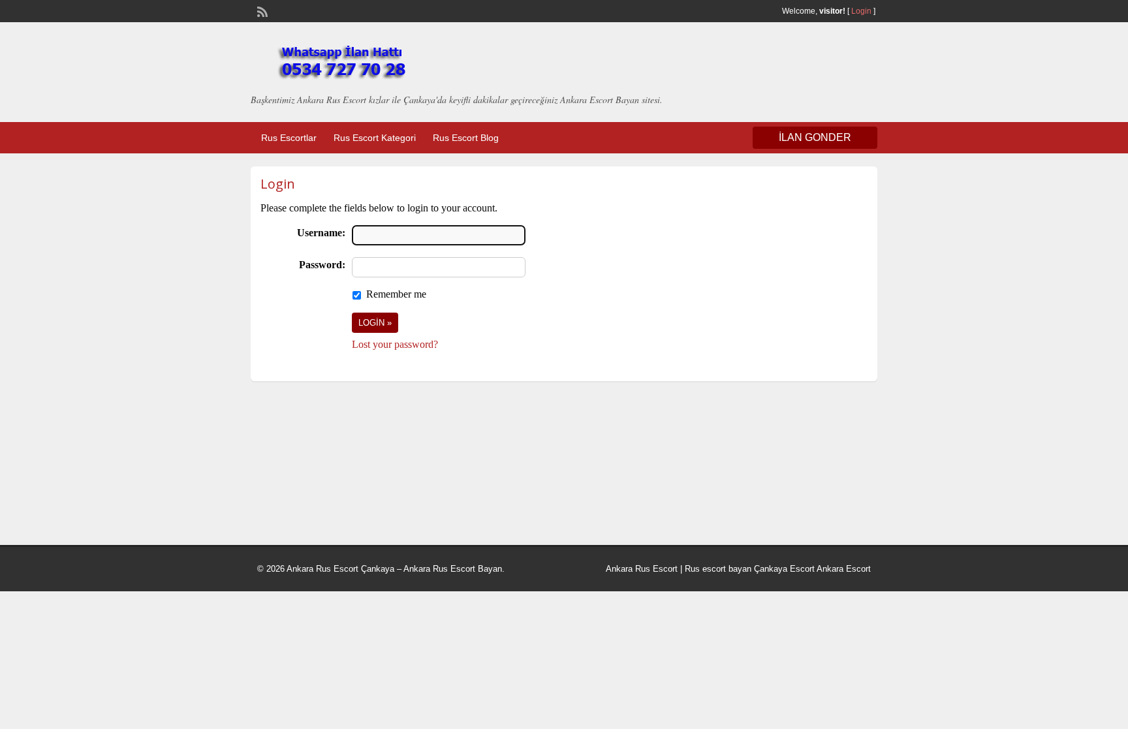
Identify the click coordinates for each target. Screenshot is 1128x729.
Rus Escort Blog (466, 137)
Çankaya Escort (784, 569)
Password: (322, 264)
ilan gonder (815, 137)
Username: (321, 232)
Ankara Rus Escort (642, 569)
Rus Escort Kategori (375, 137)
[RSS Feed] (261, 10)
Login (861, 11)
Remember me (396, 294)
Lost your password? (395, 344)
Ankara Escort (844, 569)
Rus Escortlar (289, 137)
